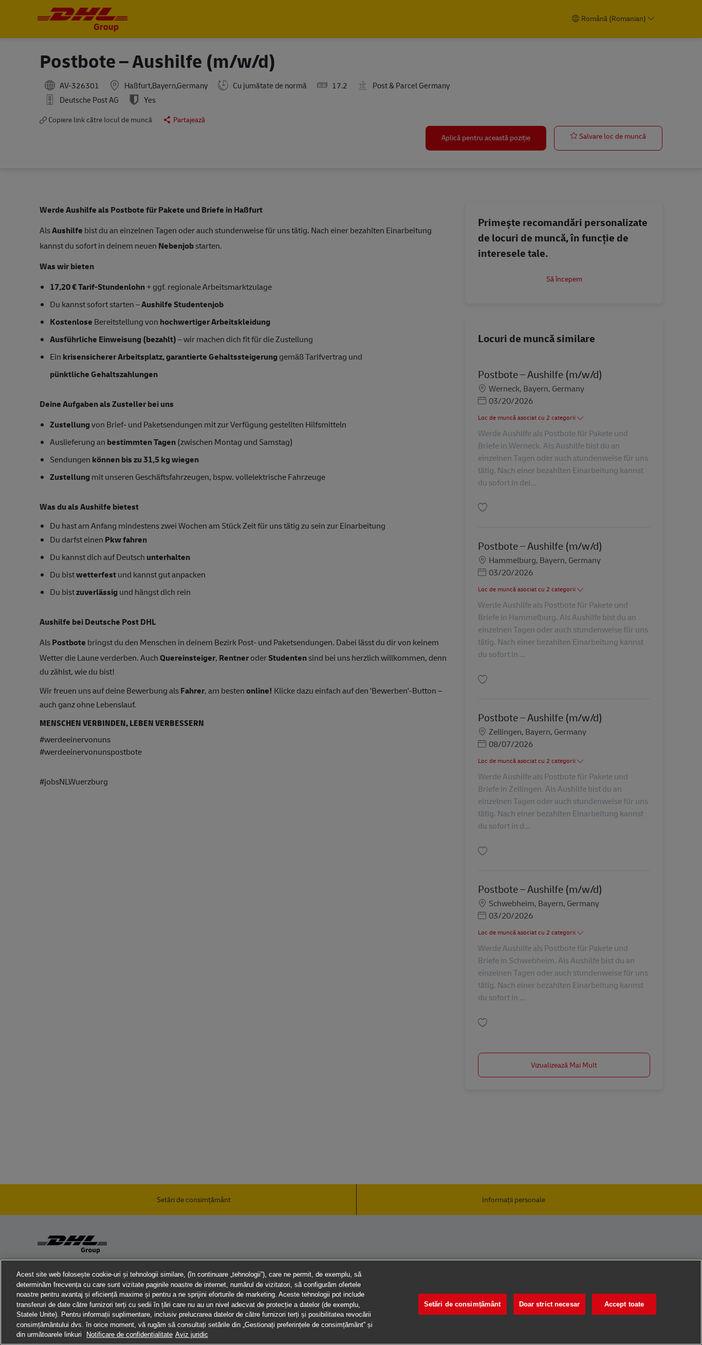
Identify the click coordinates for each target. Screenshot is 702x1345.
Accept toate (624, 1304)
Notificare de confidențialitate (129, 1334)
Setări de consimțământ (462, 1304)
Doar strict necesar (549, 1304)
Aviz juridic (191, 1334)
